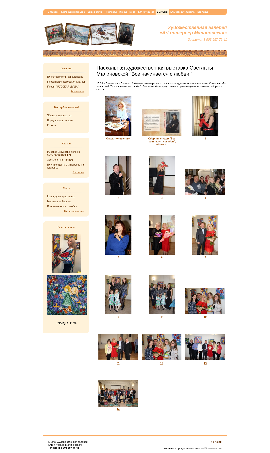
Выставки (162, 12)
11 (118, 363)
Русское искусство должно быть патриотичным (63, 153)
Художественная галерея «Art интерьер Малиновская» (89, 35)
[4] (205, 195)
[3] (162, 195)
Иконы (123, 12)
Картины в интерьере (73, 12)
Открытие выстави (118, 138)
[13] (205, 360)
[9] (162, 314)
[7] (205, 255)
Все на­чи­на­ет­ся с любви (62, 206)
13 (205, 363)
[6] (162, 255)
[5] (118, 255)
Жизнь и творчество (59, 115)
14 (118, 409)
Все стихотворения (74, 211)
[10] (205, 314)
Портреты (111, 12)
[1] (205, 136)
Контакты (202, 12)
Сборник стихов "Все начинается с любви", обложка (162, 141)
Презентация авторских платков (66, 81)
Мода (132, 12)
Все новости (77, 91)
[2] (118, 195)
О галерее (53, 12)
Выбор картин (95, 12)
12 (161, 363)
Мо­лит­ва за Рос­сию (59, 201)
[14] (118, 407)
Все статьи (78, 172)
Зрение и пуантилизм (60, 159)
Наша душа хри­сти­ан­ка (61, 196)
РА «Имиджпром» (213, 448)
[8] (118, 314)
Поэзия (51, 125)
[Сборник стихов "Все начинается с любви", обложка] (161, 136)
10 (205, 316)
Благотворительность (182, 12)
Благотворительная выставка (65, 76)
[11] (118, 360)
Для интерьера (146, 12)
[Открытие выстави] (118, 136)
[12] (161, 360)
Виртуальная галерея (60, 120)
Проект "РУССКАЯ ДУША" (63, 86)
